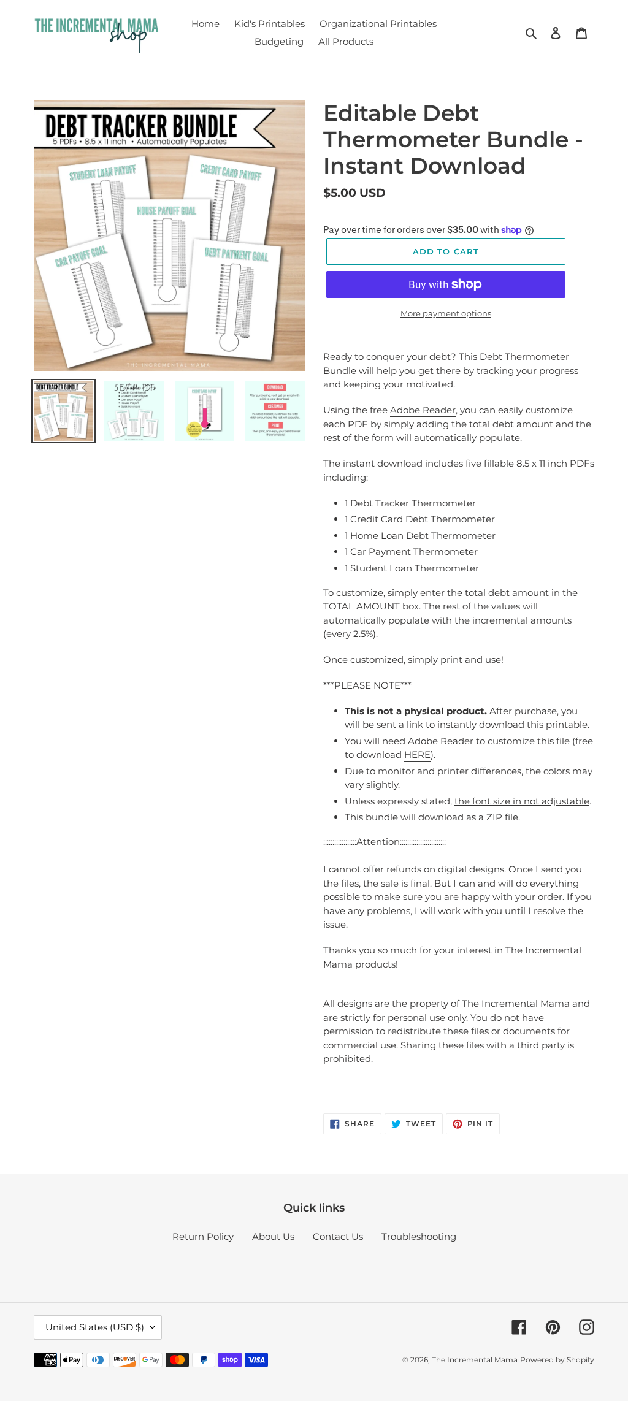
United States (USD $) (94, 1327)
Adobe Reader (423, 410)
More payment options (445, 313)
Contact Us (338, 1236)
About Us (273, 1236)
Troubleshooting (418, 1236)
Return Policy (203, 1236)
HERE (417, 754)
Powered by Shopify (557, 1359)
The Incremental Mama (475, 1359)
